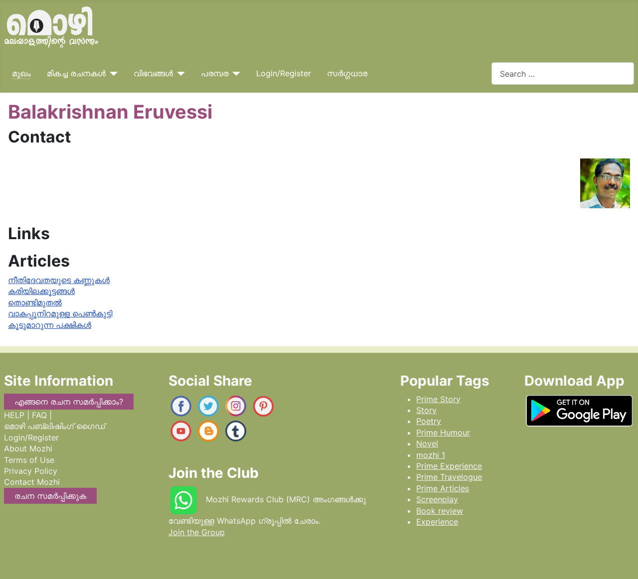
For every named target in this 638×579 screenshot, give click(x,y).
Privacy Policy (30, 471)
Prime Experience (449, 466)
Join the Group (196, 532)
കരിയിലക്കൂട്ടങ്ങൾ (41, 291)
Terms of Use (29, 460)
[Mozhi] (579, 409)
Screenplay (437, 499)
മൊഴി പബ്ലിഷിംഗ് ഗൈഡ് (54, 426)
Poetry (428, 421)
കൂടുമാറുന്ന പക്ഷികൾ (49, 325)
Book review (439, 511)
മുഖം (21, 73)
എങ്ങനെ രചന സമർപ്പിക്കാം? (68, 402)
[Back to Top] (620, 561)
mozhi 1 (430, 455)
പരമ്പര (214, 73)
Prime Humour (443, 432)
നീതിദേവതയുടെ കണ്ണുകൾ (59, 280)
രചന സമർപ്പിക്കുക (50, 496)
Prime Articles (442, 488)
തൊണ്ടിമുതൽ (35, 302)
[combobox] (562, 73)
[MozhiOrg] (180, 405)
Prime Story (438, 399)
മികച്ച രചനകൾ (76, 73)
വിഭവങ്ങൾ (153, 73)
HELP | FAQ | (28, 415)
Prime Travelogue (449, 477)
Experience (437, 522)
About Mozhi (28, 448)
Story (426, 410)
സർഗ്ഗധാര (347, 73)
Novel (427, 443)
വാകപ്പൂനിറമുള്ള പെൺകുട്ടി (60, 313)
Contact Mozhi (32, 482)
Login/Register (283, 73)
